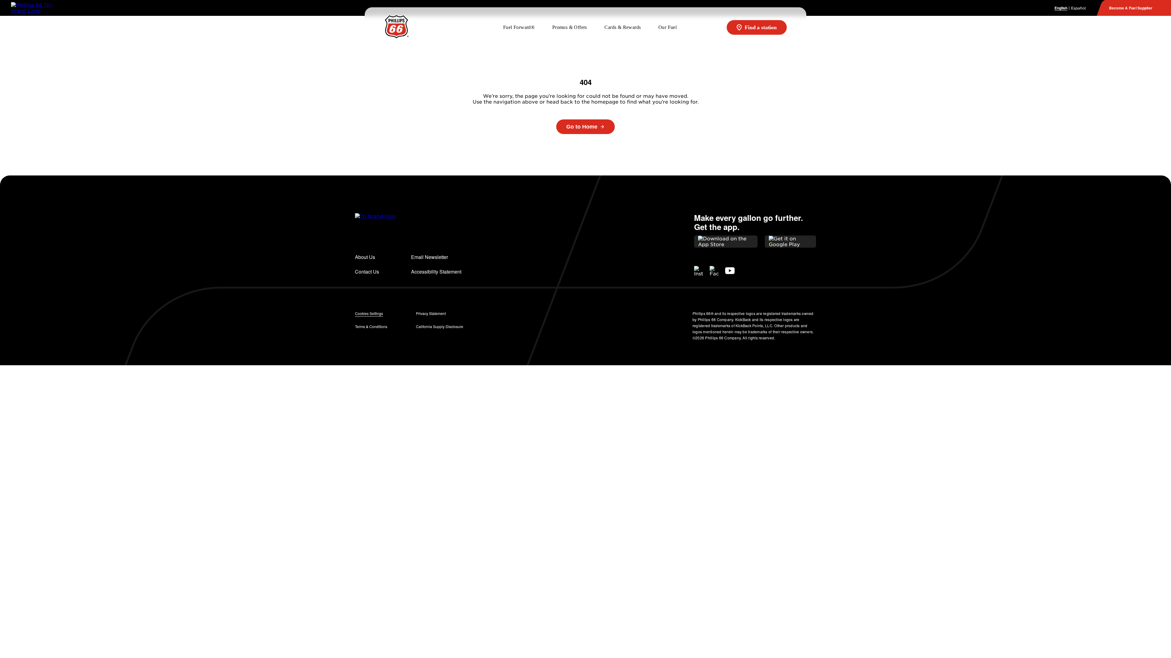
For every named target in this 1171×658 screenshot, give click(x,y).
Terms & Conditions (371, 326)
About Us (365, 256)
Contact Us (367, 271)
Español (1078, 8)
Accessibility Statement (437, 271)
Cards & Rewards (622, 27)
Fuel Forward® (519, 27)
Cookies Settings (369, 313)
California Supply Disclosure (439, 326)
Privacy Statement (431, 313)
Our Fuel (667, 27)
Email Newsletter (429, 256)
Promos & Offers (569, 27)
